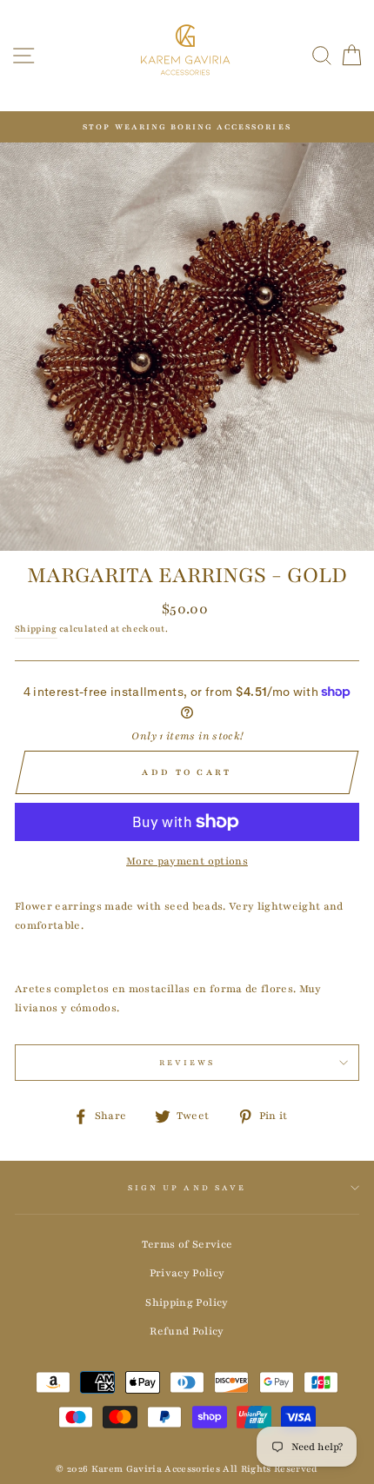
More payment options (187, 861)
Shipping (36, 629)
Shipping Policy (186, 1302)
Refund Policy (187, 1331)
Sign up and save (187, 1188)
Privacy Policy (187, 1273)
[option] (187, 127)
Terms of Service (187, 1244)
